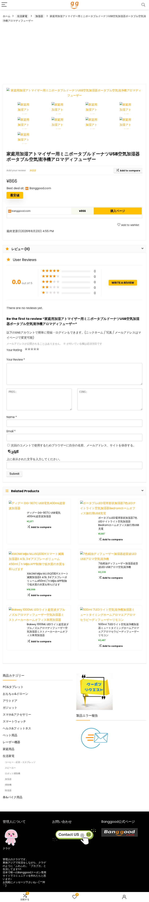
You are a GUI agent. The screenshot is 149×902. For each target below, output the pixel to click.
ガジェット (10, 708)
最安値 (14, 195)
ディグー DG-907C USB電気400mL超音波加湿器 (44, 514)
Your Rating (14, 350)
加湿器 (39, 16)
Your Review (16, 359)
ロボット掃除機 (12, 773)
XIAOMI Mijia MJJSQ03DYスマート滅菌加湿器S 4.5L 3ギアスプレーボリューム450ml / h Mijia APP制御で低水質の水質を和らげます (47, 579)
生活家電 (22, 16)
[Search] (143, 5)
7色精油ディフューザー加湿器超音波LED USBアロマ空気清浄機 (118, 565)
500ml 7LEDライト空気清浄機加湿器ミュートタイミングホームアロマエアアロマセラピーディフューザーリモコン (118, 629)
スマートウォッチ (14, 721)
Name (12, 417)
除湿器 (8, 790)
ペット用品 (10, 735)
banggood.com (21, 211)
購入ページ (117, 211)
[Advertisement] (74, 53)
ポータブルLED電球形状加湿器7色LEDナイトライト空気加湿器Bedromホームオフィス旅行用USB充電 (118, 523)
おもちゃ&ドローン (15, 694)
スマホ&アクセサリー (17, 714)
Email (11, 431)
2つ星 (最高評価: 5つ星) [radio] (28, 348)
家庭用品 (8, 749)
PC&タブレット (13, 687)
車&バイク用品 (12, 797)
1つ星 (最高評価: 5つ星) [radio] (26, 348)
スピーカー (10, 767)
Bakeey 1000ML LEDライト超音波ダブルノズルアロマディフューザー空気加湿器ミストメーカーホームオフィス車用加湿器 (48, 629)
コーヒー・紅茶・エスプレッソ (20, 762)
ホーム (6, 16)
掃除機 (8, 784)
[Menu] (4, 5)
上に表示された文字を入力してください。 (34, 459)
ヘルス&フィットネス (17, 728)
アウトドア (10, 701)
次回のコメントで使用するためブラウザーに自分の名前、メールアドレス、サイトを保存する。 (73, 445)
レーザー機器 (11, 742)
